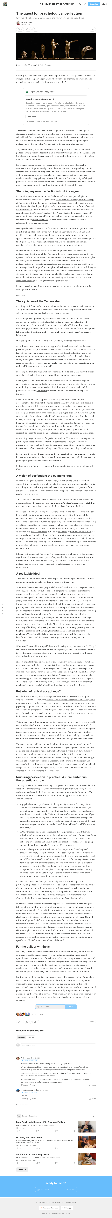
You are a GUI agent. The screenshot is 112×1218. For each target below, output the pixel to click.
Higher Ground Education (51, 78)
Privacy (54, 1202)
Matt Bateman (48, 1128)
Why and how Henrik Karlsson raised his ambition (35, 1125)
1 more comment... (23, 1105)
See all (20, 1169)
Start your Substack (50, 1208)
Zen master (42, 390)
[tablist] (25, 1037)
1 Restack (41, 1014)
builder (23, 406)
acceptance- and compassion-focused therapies (52, 257)
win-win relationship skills (28, 535)
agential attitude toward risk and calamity (40, 538)
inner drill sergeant (68, 228)
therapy (25, 678)
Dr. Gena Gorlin (26, 22)
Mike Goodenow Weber (30, 1090)
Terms (60, 1202)
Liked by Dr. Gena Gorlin (30, 1060)
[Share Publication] (85, 4)
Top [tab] (19, 1116)
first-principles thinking (81, 531)
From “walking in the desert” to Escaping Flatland (41, 1122)
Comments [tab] (21, 1038)
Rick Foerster (26, 1058)
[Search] (80, 4)
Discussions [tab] (33, 1116)
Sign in (105, 4)
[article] (56, 1126)
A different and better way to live (32, 1154)
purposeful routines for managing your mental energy (69, 535)
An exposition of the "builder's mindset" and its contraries (38, 1157)
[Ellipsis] (94, 1058)
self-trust (62, 531)
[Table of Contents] (2, 609)
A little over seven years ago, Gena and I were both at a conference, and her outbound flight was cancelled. (44, 1141)
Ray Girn (51, 75)
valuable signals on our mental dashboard (73, 274)
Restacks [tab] (30, 1038)
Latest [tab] (24, 1116)
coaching (38, 678)
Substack (45, 1213)
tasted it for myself (38, 646)
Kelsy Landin (45, 65)
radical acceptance (40, 219)
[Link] (13, 191)
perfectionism (56, 206)
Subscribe (94, 4)
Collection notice (70, 1202)
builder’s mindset (39, 531)
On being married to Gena (29, 1137)
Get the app (66, 1208)
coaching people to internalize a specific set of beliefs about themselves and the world (54, 938)
